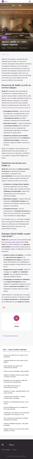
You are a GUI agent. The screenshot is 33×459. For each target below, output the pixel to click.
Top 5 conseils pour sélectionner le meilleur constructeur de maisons (16, 419)
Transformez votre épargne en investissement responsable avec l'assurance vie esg (16, 413)
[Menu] (29, 1)
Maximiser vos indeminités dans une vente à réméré (16, 402)
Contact (14, 449)
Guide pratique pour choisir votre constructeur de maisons (13, 366)
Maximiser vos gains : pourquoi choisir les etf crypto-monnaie (16, 392)
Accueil (3, 54)
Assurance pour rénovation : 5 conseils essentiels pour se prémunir (14, 397)
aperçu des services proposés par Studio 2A (16, 107)
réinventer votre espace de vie (14, 242)
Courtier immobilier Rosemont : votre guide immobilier (16, 424)
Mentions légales (6, 449)
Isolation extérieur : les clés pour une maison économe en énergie (16, 429)
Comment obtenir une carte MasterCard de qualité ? (16, 361)
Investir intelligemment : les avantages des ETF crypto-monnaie (16, 408)
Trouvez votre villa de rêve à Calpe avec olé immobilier (16, 356)
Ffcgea (11, 445)
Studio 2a (13, 219)
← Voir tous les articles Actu (10, 336)
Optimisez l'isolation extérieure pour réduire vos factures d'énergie (16, 375)
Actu (4, 37)
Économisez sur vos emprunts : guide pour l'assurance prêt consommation (15, 381)
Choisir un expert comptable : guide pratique (16, 371)
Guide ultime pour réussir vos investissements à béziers (12, 386)
